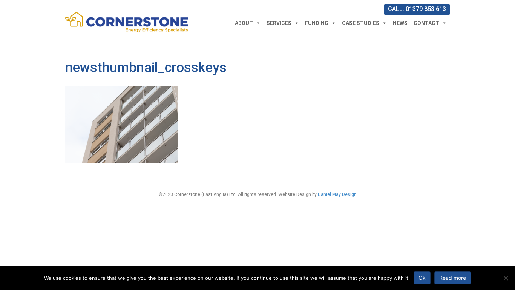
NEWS (400, 23)
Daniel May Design (337, 194)
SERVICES (279, 23)
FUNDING (316, 23)
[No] (505, 278)
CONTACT (426, 23)
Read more (452, 278)
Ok (422, 278)
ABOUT (244, 23)
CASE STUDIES (360, 23)
